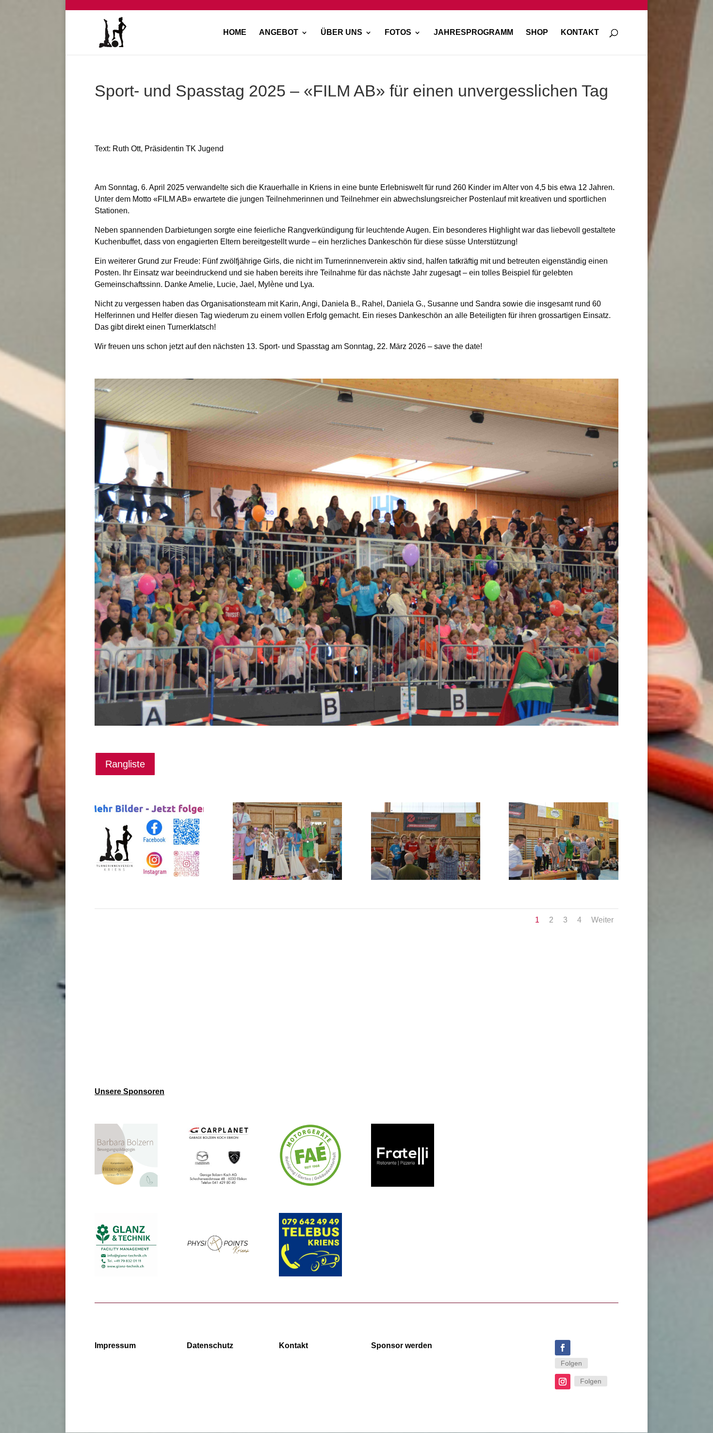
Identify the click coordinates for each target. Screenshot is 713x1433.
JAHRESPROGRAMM (473, 32)
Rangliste (125, 764)
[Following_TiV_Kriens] (149, 880)
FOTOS (398, 32)
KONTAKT (580, 32)
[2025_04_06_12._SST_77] (425, 880)
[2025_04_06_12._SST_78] (287, 880)
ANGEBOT (278, 32)
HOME (234, 32)
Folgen (571, 1363)
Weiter (602, 920)
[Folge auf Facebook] (562, 1347)
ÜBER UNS (341, 32)
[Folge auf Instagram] (562, 1381)
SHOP (537, 32)
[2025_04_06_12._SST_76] (563, 880)
